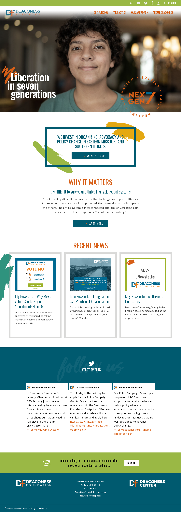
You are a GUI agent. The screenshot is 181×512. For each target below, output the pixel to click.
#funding (75, 425)
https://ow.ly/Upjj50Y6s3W (43, 429)
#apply (74, 429)
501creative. (41, 508)
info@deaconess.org (96, 492)
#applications (101, 425)
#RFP (82, 429)
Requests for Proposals (90, 495)
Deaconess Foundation (43, 387)
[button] (131, 3)
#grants (87, 425)
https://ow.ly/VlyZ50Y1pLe (86, 421)
